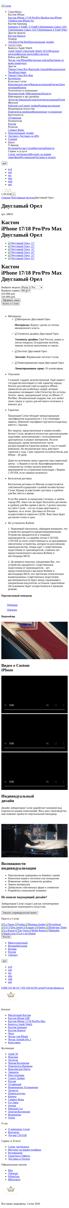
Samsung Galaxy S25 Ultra (27, 29)
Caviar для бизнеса (18, 154)
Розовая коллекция (49, 105)
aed (10, 184)
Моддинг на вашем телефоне (24, 1149)
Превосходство (16, 1093)
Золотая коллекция (47, 99)
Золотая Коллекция (19, 1111)
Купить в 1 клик (11, 303)
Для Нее (23, 41)
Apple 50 (23, 93)
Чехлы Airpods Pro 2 (19, 1039)
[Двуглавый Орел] (21, 243)
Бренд (11, 142)
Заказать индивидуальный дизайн (21, 310)
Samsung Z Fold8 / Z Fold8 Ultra (26, 26)
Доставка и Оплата (19, 1158)
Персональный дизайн (41, 41)
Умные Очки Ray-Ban (20, 69)
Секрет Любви (16, 1078)
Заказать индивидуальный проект (20, 912)
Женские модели (26, 54)
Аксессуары (15, 45)
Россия (12, 123)
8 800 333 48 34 (10, 987)
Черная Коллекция (18, 1063)
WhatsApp (13, 1176)
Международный (18, 942)
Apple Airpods (41, 69)
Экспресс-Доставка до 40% (23, 136)
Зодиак (33, 99)
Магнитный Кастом (19, 1015)
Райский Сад (15, 1108)
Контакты (39, 148)
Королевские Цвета (19, 1069)
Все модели (42, 54)
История (13, 148)
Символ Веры (16, 130)
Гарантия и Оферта (19, 1155)
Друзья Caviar (25, 148)
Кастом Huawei (16, 35)
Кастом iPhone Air (23, 20)
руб (10, 169)
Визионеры (34, 93)
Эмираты (23, 99)
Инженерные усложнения (47, 111)
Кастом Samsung (17, 1027)
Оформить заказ (11, 300)
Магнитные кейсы (38, 60)
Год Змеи (13, 1102)
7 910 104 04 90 (28, 987)
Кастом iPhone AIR (19, 1018)
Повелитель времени (20, 111)
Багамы (12, 948)
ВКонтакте (14, 1179)
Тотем (61, 99)
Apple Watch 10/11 (38, 51)
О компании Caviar (19, 1129)
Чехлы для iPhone (18, 60)
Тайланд (13, 954)
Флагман (13, 93)
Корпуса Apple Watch (20, 1024)
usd (10, 172)
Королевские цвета (19, 84)
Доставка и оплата (45, 157)
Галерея (12, 139)
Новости (49, 148)
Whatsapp (12, 604)
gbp (10, 178)
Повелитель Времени (20, 1066)
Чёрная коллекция (40, 84)
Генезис (54, 84)
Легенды (13, 99)
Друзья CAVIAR (17, 1135)
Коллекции (14, 78)
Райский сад (15, 105)
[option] (38, 169)
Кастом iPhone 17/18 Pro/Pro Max (26, 17)
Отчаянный (14, 117)
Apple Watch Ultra (18, 51)
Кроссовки (20, 72)
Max (10, 1170)
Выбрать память (10, 290)
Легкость (46, 93)
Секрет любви (30, 105)
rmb (10, 181)
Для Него (13, 41)
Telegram (11, 609)
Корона (22, 87)
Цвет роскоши (16, 1075)
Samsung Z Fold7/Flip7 (54, 29)
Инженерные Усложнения (23, 1087)
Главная (5, 197)
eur (9, 175)
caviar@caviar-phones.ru (51, 987)
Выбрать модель (10, 287)
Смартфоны (15, 11)
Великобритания (17, 945)
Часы (11, 1033)
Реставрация (27, 157)
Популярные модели (22, 197)
